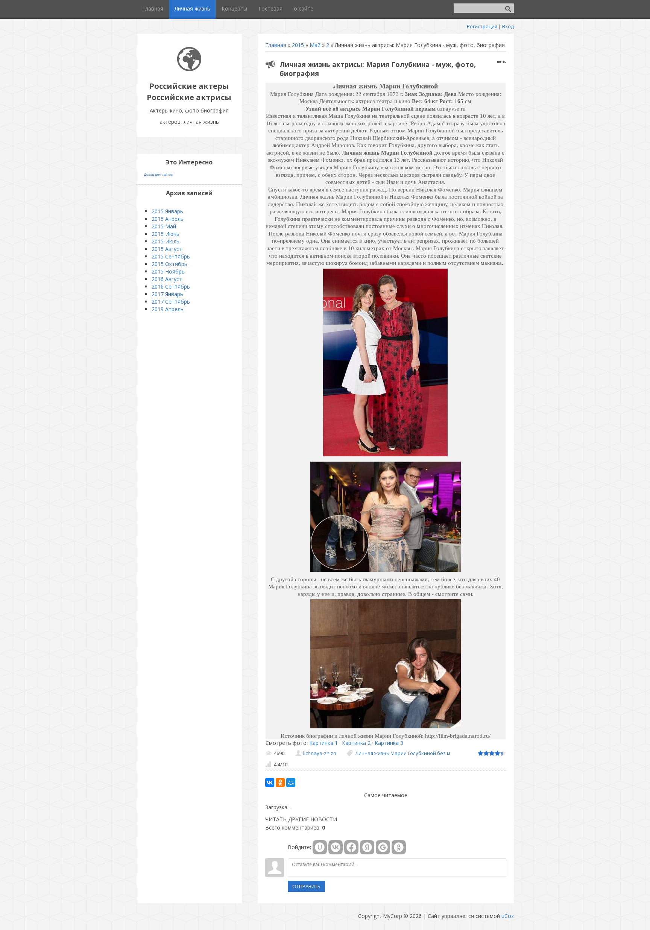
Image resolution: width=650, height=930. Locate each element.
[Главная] (189, 69)
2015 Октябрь (169, 263)
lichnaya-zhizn (319, 753)
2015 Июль (165, 241)
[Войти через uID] (320, 847)
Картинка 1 (323, 742)
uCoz (507, 915)
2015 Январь (167, 211)
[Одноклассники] (280, 782)
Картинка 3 (389, 742)
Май (315, 45)
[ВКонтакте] (269, 782)
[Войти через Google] (383, 847)
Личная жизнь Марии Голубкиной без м (402, 753)
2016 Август (167, 279)
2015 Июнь (165, 233)
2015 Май (164, 226)
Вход (508, 26)
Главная (275, 45)
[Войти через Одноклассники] (399, 847)
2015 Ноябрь (168, 271)
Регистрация (482, 26)
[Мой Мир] (290, 782)
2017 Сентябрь (171, 301)
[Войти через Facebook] (351, 847)
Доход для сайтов (158, 174)
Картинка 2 (356, 742)
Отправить (306, 886)
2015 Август (167, 248)
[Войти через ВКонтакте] (335, 847)
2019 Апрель (168, 309)
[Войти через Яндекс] (367, 847)
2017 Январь (167, 294)
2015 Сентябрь (171, 256)
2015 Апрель (168, 218)
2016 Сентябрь (171, 286)
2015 (298, 45)
